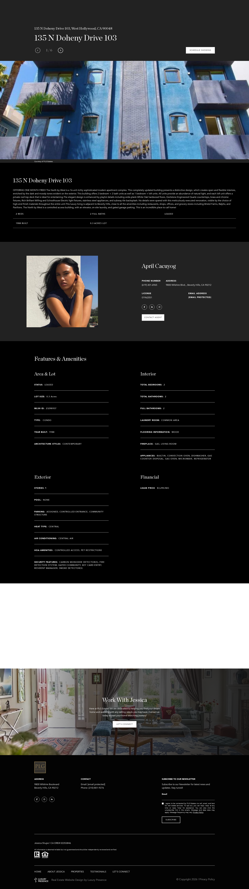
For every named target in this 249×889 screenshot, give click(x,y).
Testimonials (98, 871)
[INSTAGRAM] (159, 307)
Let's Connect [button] (124, 724)
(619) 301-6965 (149, 285)
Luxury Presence (97, 879)
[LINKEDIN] (151, 307)
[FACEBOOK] (144, 307)
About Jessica (56, 871)
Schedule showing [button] (200, 50)
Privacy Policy (198, 812)
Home (37, 871)
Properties (77, 871)
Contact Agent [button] (153, 317)
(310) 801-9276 (96, 787)
